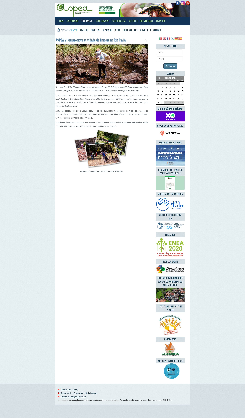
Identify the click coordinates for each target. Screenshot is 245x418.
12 (170, 91)
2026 (174, 77)
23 (158, 98)
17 (162, 94)
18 (166, 94)
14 (178, 91)
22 (182, 94)
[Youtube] (187, 3)
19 (170, 94)
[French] (168, 39)
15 (182, 91)
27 (174, 98)
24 (162, 98)
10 (162, 91)
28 (178, 98)
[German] (176, 39)
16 (158, 94)
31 (162, 102)
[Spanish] (180, 39)
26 (170, 98)
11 (166, 91)
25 (166, 98)
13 (174, 91)
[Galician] (172, 39)
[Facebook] (177, 3)
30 (158, 102)
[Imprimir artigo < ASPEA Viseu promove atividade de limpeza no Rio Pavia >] (146, 41)
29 (182, 98)
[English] (164, 39)
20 (174, 94)
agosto (168, 77)
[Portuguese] (160, 39)
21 (178, 94)
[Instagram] (182, 3)
